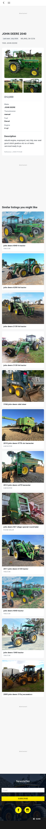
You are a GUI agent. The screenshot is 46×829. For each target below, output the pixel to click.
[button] (13, 86)
